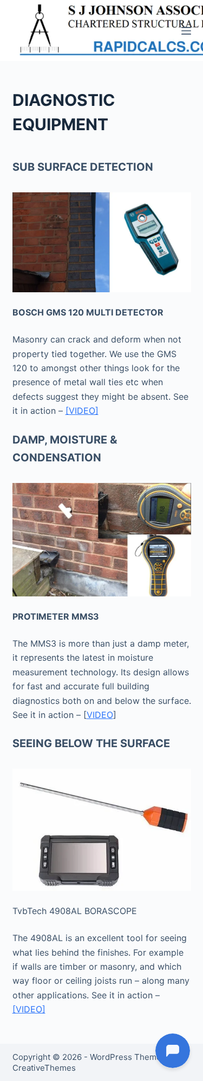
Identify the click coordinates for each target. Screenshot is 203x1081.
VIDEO (100, 714)
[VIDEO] (82, 410)
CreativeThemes (44, 1068)
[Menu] (186, 31)
